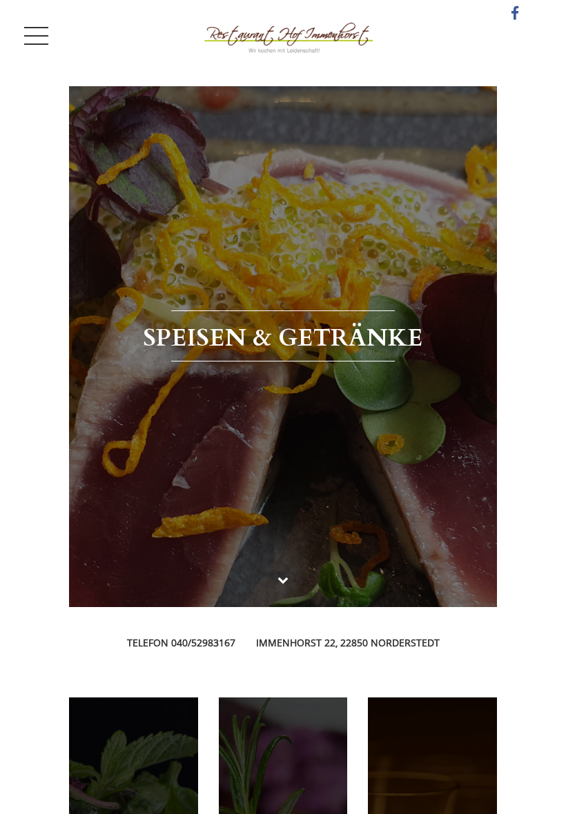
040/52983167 (203, 642)
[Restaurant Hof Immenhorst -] (288, 36)
